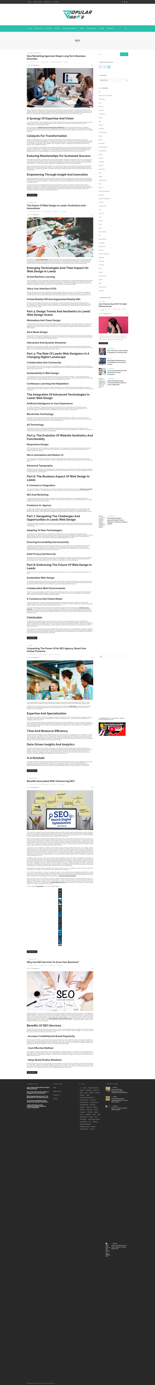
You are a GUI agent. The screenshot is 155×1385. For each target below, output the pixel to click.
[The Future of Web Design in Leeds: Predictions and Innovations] (60, 237)
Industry (101, 195)
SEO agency (73, 706)
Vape (100, 283)
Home (29, 1)
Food (100, 173)
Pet (100, 235)
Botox (81, 1092)
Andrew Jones (45, 784)
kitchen (96, 1109)
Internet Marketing (34, 53)
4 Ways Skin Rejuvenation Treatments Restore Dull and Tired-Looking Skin (116, 382)
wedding (95, 1121)
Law (100, 209)
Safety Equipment (104, 254)
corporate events (84, 1102)
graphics (95, 1107)
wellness (93, 1126)
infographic (39, 886)
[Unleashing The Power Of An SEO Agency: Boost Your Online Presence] (60, 680)
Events (101, 154)
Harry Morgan (47, 211)
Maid (100, 217)
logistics (96, 1112)
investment (89, 1109)
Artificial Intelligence (105, 95)
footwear (82, 1107)
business (97, 1092)
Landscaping (102, 206)
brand (86, 1092)
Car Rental (102, 114)
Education (39, 28)
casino (88, 1095)
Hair (100, 184)
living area (89, 1112)
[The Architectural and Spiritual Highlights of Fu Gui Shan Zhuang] (108, 1098)
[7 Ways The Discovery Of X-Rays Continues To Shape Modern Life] (108, 1310)
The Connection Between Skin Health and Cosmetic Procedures (117, 372)
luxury (82, 1114)
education (92, 1104)
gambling (88, 1107)
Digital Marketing (84, 1104)
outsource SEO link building (67, 876)
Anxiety (85, 1087)
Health (57, 28)
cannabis (82, 1095)
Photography (102, 239)
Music (100, 224)
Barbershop (89, 1090)
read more (32, 195)
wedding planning (84, 1126)
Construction (103, 132)
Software (101, 265)
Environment (102, 150)
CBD (100, 121)
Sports (101, 272)
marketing (88, 1114)
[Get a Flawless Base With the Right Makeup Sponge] (113, 324)
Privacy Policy (37, 1)
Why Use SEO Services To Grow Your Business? (53, 962)
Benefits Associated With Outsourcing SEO (51, 781)
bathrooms (96, 1090)
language (82, 1112)
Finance (49, 28)
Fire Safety (102, 169)
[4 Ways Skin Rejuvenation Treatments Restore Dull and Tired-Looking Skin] (102, 445)
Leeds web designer (42, 259)
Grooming (82, 1109)
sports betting (83, 1121)
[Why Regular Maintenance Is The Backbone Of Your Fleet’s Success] (102, 361)
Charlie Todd (44, 62)
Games (100, 176)
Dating (101, 136)
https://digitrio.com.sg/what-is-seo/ (60, 1018)
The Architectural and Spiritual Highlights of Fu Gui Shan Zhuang (119, 1100)
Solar (100, 268)
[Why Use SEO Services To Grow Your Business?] (60, 991)
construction (93, 1100)
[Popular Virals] (77, 14)
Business (101, 110)
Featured (101, 162)
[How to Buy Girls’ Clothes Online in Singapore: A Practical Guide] (102, 351)
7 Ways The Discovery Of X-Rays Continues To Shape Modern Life (119, 1247)
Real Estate (102, 246)
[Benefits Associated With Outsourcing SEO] (60, 810)
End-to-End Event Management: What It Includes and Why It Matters (119, 1091)
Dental (101, 139)
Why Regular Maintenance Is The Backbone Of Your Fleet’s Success (116, 362)
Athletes (82, 1090)
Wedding (110, 28)
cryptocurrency (94, 1102)
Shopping (101, 257)
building (91, 1092)
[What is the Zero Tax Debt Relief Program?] (108, 1172)
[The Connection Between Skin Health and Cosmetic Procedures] (102, 371)
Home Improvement (70, 28)
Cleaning (101, 128)
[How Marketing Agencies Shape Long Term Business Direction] (60, 87)
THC (90, 1121)
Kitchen (101, 202)
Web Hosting (102, 287)
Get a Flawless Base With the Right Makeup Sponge (38, 1088)
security (91, 1117)
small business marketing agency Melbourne (51, 127)
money (94, 1114)
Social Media (83, 1119)
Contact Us (47, 1)
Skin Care (101, 261)
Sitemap (56, 1)
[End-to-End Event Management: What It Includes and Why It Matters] (108, 1089)
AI (80, 1087)
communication (84, 1100)
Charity (101, 125)
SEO (96, 1117)
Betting (101, 106)
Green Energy (103, 180)
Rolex (99, 1114)
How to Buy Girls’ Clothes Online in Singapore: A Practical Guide (38, 1092)
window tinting (84, 1129)
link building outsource (58, 882)
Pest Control (102, 231)
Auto (30, 28)
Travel (101, 28)
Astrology (102, 99)
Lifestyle (101, 213)
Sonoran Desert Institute (94, 1119)
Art (100, 92)
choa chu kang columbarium (87, 1097)
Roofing (101, 250)
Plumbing (101, 242)
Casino (101, 117)
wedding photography (85, 1124)
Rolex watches (83, 1117)
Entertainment (103, 147)
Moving (101, 220)
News (82, 28)
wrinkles (92, 1129)
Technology (91, 28)
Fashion (101, 158)
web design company (86, 489)
